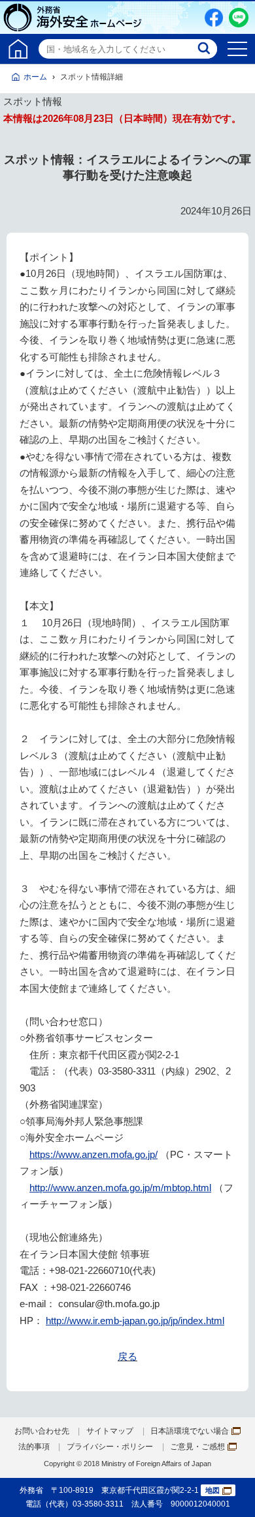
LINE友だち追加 (238, 17)
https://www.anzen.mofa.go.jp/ (93, 1154)
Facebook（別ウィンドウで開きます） (214, 17)
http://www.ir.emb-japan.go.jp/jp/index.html (135, 1320)
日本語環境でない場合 (189, 1431)
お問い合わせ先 (41, 1431)
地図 (212, 1490)
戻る (127, 1356)
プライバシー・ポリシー (110, 1446)
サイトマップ (109, 1431)
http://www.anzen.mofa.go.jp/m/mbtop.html (120, 1187)
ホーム (35, 76)
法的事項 (34, 1446)
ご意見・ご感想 (197, 1446)
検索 (205, 49)
